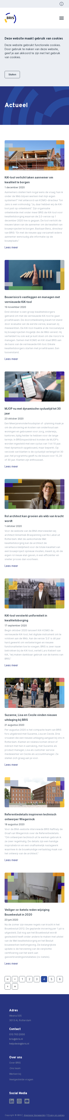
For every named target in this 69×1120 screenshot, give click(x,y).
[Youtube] (27, 1101)
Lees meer (11, 247)
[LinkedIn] (11, 1101)
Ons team (15, 1068)
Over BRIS (15, 1062)
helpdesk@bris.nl (19, 1043)
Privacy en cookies (55, 1115)
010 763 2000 (17, 1034)
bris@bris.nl (16, 1039)
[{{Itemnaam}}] (34, 155)
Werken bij (15, 1073)
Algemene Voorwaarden (35, 1115)
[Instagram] (19, 1101)
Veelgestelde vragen (21, 1079)
